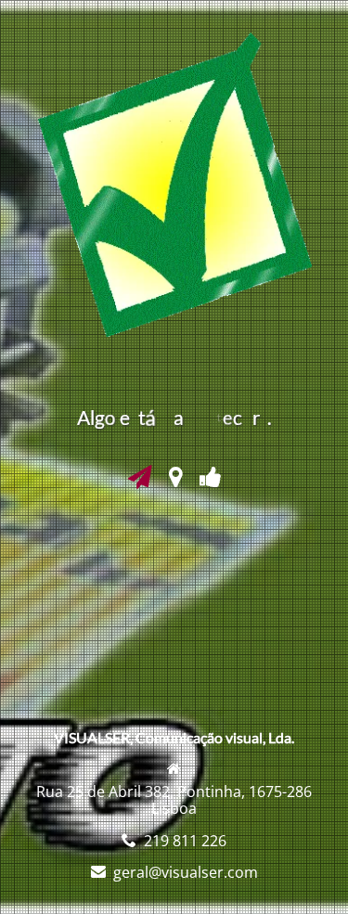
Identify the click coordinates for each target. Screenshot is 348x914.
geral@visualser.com (185, 872)
